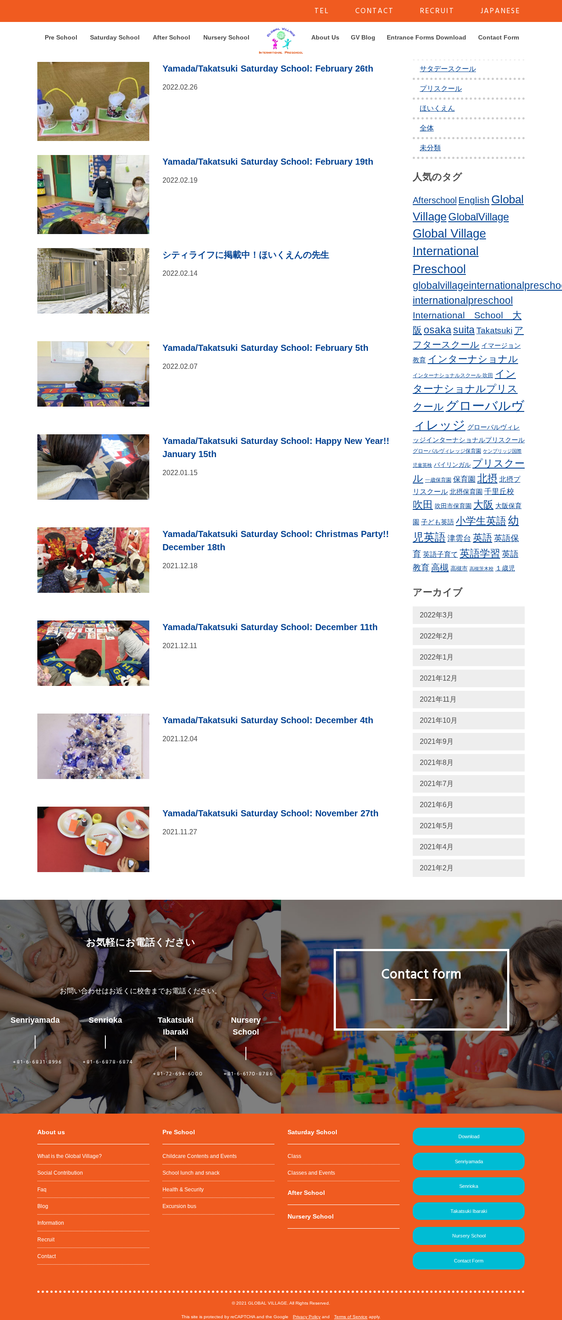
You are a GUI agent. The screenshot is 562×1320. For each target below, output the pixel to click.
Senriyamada (469, 1161)
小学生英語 (481, 521)
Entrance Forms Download (426, 37)
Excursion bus (179, 1206)
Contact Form (498, 37)
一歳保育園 (438, 480)
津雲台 (459, 538)
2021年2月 (437, 868)
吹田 (423, 504)
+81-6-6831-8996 (37, 1062)
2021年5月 (437, 826)
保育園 (464, 479)
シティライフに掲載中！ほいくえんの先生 (245, 255)
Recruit (45, 1240)
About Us (325, 37)
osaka (437, 329)
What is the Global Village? (69, 1156)
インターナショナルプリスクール (465, 390)
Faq (42, 1190)
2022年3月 (437, 615)
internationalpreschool (463, 300)
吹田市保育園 (453, 505)
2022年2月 (437, 636)
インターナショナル (473, 358)
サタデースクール (448, 68)
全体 (427, 128)
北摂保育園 (466, 491)
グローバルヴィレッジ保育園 (447, 451)
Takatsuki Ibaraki (468, 1211)
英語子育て (440, 554)
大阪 (483, 504)
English (474, 200)
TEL (321, 11)
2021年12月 (439, 678)
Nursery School (226, 37)
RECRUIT (437, 11)
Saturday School (115, 37)
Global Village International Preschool (449, 251)
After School (171, 37)
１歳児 (505, 568)
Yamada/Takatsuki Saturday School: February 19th (267, 161)
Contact (46, 1256)
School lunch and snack (191, 1173)
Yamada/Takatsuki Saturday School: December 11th (270, 627)
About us (51, 1132)
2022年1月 (437, 657)
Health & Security (183, 1190)
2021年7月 (437, 783)
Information (50, 1223)
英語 (482, 537)
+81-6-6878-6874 (108, 1062)
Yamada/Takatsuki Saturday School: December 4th (267, 720)
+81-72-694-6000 (178, 1074)
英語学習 (480, 553)
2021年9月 (437, 741)
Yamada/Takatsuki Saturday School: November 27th (270, 813)
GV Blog (363, 37)
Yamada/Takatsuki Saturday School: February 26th (267, 68)
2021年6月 (437, 804)
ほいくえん (437, 108)
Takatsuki (494, 330)
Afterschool (435, 200)
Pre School (61, 37)
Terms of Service (350, 1316)
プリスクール (441, 88)
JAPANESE (500, 11)
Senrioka (468, 1186)
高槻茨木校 (481, 568)
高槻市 (459, 568)
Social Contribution (60, 1173)
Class (294, 1156)
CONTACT (374, 11)
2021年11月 (438, 699)
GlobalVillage (478, 217)
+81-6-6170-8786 (248, 1074)
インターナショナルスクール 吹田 (453, 375)
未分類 (430, 147)
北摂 (487, 478)
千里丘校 (499, 491)
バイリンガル (452, 465)
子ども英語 (437, 522)
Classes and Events (311, 1173)
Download (468, 1136)
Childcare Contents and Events (199, 1156)
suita (464, 329)
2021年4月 (437, 847)
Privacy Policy (307, 1316)
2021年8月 (437, 762)
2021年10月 (439, 720)
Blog (42, 1206)
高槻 (440, 567)
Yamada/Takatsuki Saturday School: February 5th (265, 348)
